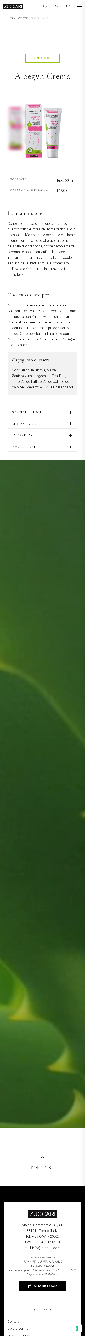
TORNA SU (42, 1167)
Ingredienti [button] (24, 435)
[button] (47, 6)
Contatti (13, 1322)
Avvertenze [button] (24, 447)
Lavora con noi (18, 1329)
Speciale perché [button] (28, 412)
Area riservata (46, 1285)
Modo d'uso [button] (24, 424)
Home (12, 18)
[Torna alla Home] (13, 6)
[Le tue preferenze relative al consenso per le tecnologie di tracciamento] (77, 1328)
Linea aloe (42, 58)
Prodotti (23, 18)
